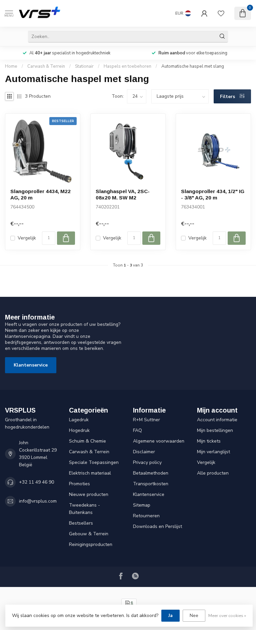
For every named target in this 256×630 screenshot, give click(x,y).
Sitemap (141, 505)
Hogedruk (79, 430)
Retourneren (146, 516)
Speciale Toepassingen (94, 462)
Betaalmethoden (150, 473)
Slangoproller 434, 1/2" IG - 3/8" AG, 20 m (212, 194)
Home (11, 66)
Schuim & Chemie (87, 441)
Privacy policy (147, 462)
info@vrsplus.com (38, 501)
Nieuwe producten (88, 494)
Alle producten (213, 473)
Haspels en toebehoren (127, 66)
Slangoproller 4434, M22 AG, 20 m (40, 194)
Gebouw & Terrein (88, 534)
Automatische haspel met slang (192, 66)
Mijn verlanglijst (213, 452)
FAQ (137, 430)
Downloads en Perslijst (157, 526)
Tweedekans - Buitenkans (84, 509)
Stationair (84, 66)
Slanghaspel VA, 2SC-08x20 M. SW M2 (123, 194)
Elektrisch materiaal (90, 473)
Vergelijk (27, 237)
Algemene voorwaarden (158, 441)
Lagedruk (79, 420)
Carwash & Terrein (46, 66)
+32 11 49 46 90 (36, 482)
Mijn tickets (209, 441)
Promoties (79, 484)
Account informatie (217, 420)
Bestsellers (81, 523)
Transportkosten (150, 484)
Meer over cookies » (227, 615)
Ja (170, 615)
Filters (228, 96)
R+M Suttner (146, 420)
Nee (194, 615)
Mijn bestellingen (215, 430)
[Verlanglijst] (221, 13)
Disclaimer (144, 452)
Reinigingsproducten (90, 544)
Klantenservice (31, 365)
